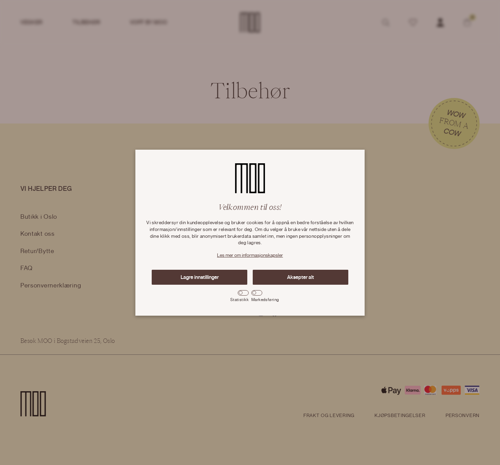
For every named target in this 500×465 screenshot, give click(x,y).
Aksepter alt (300, 277)
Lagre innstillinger (200, 277)
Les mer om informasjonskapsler (250, 255)
